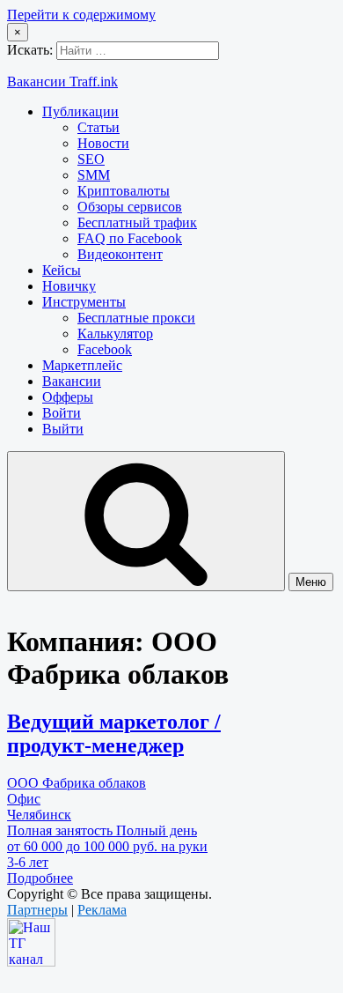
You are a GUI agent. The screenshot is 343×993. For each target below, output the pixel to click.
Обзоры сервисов (129, 206)
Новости (103, 143)
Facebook (104, 349)
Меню (311, 582)
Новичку (69, 285)
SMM (93, 174)
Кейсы (61, 270)
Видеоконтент (120, 254)
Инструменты (84, 301)
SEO (91, 159)
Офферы (67, 396)
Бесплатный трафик (137, 222)
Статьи (98, 127)
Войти (61, 412)
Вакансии (71, 381)
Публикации (80, 111)
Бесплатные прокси (136, 317)
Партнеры (37, 909)
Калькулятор (115, 333)
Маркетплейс (82, 365)
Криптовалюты (123, 190)
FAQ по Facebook (129, 238)
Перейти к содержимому (81, 14)
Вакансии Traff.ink (62, 81)
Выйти (63, 428)
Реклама (102, 909)
